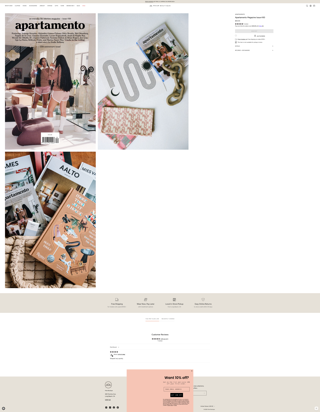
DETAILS (237, 46)
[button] (9, 5)
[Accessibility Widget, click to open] (3, 408)
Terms (175, 404)
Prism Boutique (109, 390)
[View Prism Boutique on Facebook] (114, 407)
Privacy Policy (170, 404)
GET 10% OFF (176, 394)
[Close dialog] (192, 368)
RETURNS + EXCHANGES (242, 50)
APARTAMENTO (240, 14)
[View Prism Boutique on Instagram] (106, 407)
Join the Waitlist (261, 36)
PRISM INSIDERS (149, 1)
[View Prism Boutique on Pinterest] (117, 407)
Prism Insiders (241, 39)
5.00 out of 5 (164, 339)
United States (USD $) (206, 406)
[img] (114, 352)
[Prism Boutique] (160, 5)
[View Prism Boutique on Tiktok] (110, 407)
